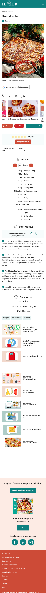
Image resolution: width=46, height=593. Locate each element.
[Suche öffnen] (37, 4)
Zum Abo (23, 527)
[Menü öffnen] (43, 4)
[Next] (42, 108)
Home (4, 11)
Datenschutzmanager (9, 564)
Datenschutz (6, 561)
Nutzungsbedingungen (10, 557)
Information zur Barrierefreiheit (13, 568)
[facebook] (15, 542)
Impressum (6, 553)
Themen (5, 579)
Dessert (27, 317)
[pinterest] (23, 542)
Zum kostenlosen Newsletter (23, 490)
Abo (3, 587)
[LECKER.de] (9, 4)
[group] (23, 111)
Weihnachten (16, 317)
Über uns (5, 576)
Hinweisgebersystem (9, 572)
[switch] (33, 233)
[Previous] (3, 108)
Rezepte (10, 11)
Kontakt (4, 583)
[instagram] (31, 542)
